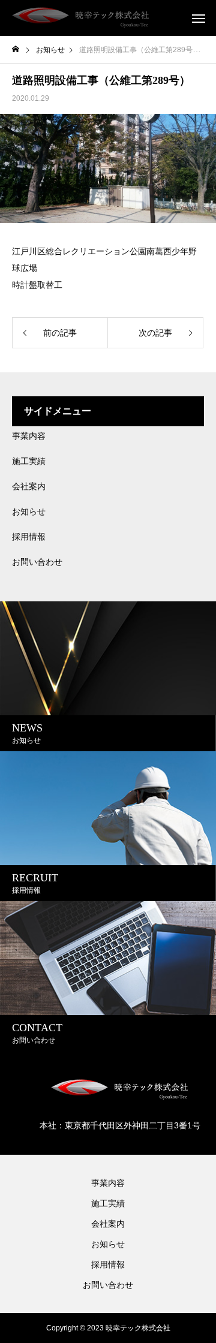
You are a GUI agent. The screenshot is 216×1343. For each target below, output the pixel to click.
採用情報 (29, 536)
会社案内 (29, 486)
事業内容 (29, 436)
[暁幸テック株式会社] (81, 18)
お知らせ (29, 511)
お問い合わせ (37, 562)
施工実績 (29, 461)
